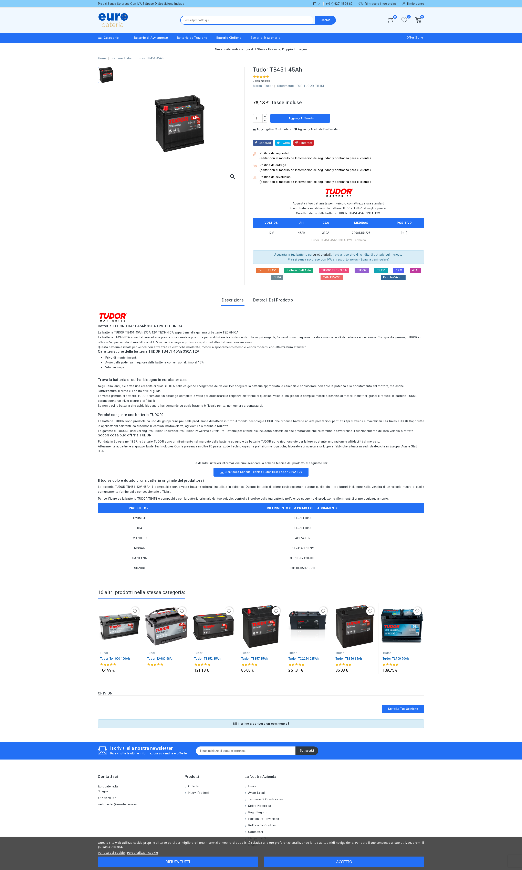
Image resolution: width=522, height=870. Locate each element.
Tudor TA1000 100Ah (115, 658)
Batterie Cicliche (229, 37)
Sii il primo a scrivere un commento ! (261, 723)
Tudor (268, 86)
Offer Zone (415, 37)
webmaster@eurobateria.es (117, 804)
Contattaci (108, 776)
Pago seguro (257, 812)
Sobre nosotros (259, 806)
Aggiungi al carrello (301, 118)
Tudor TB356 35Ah (348, 658)
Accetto (344, 861)
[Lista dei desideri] (404, 20)
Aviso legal (256, 793)
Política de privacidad (263, 819)
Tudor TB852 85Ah (207, 658)
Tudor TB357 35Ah (254, 658)
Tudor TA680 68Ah (160, 658)
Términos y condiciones (265, 799)
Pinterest (305, 143)
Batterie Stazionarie (265, 37)
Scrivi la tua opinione (403, 709)
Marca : (258, 86)
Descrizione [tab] (233, 300)
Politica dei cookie (111, 852)
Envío (251, 786)
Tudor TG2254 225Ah (303, 658)
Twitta (285, 143)
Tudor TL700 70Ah (396, 658)
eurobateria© (322, 254)
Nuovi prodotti (198, 793)
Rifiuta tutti (178, 861)
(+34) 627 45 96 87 (339, 3)
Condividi (265, 143)
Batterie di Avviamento (151, 37)
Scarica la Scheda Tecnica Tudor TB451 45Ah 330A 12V (261, 472)
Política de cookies (261, 825)
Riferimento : (286, 86)
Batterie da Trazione (192, 37)
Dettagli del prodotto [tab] (273, 300)
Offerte (193, 786)
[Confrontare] (390, 20)
